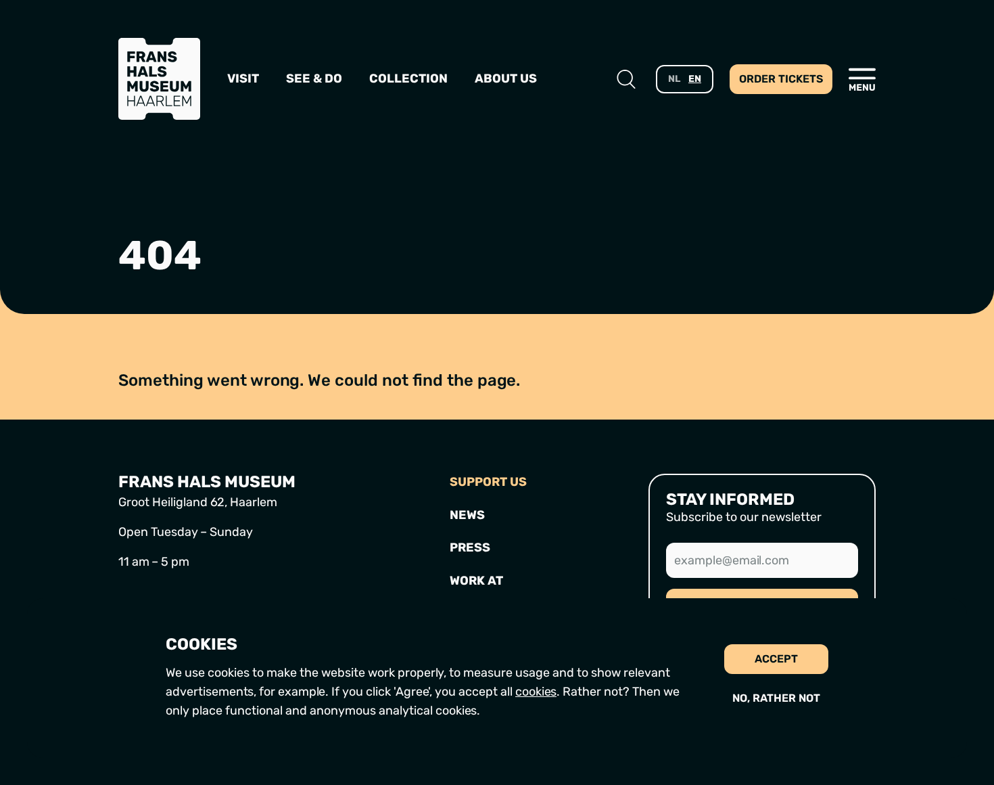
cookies (536, 691)
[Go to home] (159, 79)
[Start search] (626, 79)
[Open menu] (862, 79)
